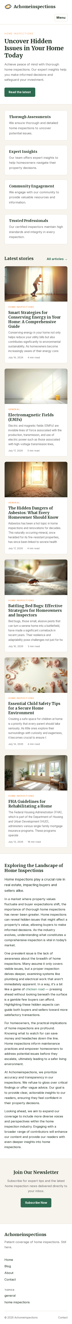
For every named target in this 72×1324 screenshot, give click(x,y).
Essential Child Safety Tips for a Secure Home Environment (34, 708)
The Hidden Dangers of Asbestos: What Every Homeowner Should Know (33, 513)
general (10, 1295)
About (8, 1273)
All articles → (57, 259)
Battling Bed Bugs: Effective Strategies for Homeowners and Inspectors (35, 610)
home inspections (17, 1302)
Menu (61, 17)
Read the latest (20, 92)
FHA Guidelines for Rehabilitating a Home (30, 803)
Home (8, 1260)
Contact (10, 1279)
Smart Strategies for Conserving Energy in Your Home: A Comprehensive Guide (34, 319)
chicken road (35, 989)
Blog (7, 1266)
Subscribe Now (36, 1202)
